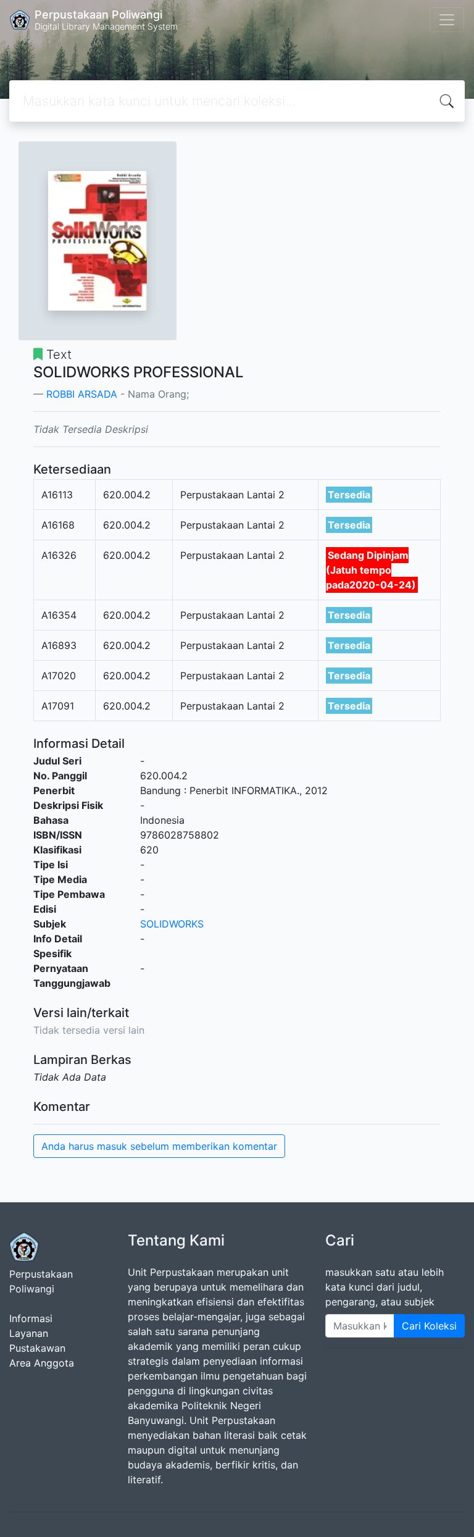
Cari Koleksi (429, 1326)
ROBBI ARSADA (81, 394)
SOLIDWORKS (172, 924)
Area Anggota (41, 1363)
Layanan (28, 1333)
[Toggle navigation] (447, 19)
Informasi (30, 1318)
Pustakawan (37, 1348)
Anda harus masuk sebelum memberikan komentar (159, 1146)
